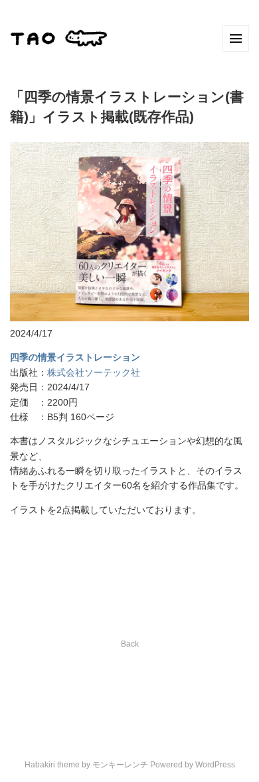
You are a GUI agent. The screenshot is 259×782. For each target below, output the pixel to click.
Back (130, 644)
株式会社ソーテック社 (93, 372)
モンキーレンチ (120, 764)
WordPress (215, 764)
